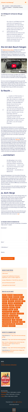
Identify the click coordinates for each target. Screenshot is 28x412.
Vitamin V (22, 321)
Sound (17, 317)
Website (3, 252)
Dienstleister (13, 299)
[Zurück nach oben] (14, 410)
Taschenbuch (4, 392)
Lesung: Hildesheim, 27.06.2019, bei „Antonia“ (12, 280)
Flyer (23, 301)
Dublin (20, 299)
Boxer (10, 296)
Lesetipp (5, 309)
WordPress (19, 402)
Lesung (11, 309)
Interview (5, 307)
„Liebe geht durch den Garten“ (8, 285)
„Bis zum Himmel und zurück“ (8, 282)
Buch (22, 296)
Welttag (5, 325)
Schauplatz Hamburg (7, 7)
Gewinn (10, 303)
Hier (18, 214)
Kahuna (14, 402)
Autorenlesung (18, 294)
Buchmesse (5, 299)
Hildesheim (18, 305)
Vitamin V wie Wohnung (9, 323)
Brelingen (16, 296)
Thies (13, 319)
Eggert (5, 301)
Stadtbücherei (6, 319)
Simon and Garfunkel (8, 317)
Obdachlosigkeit (7, 311)
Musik (15, 309)
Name (2, 242)
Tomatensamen (7, 321)
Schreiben (5, 315)
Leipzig (18, 307)
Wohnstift (12, 325)
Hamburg (5, 305)
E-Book (2, 396)
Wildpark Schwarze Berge (8, 49)
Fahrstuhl (11, 301)
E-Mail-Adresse (4, 247)
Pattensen (5, 313)
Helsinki (11, 305)
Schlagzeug (20, 313)
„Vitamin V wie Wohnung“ (7, 2)
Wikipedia (18, 139)
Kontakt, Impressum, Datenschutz (9, 364)
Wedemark (19, 323)
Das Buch (7, 6)
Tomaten (19, 319)
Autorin (5, 296)
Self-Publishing (14, 315)
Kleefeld (12, 307)
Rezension (12, 313)
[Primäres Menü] (25, 2)
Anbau (4, 294)
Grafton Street (18, 303)
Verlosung (15, 321)
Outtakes (15, 311)
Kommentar (4, 228)
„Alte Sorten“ (5, 273)
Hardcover (3, 394)
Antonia (10, 294)
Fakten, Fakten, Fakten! (15, 6)
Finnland (18, 301)
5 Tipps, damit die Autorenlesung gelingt (16, 339)
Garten (5, 303)
